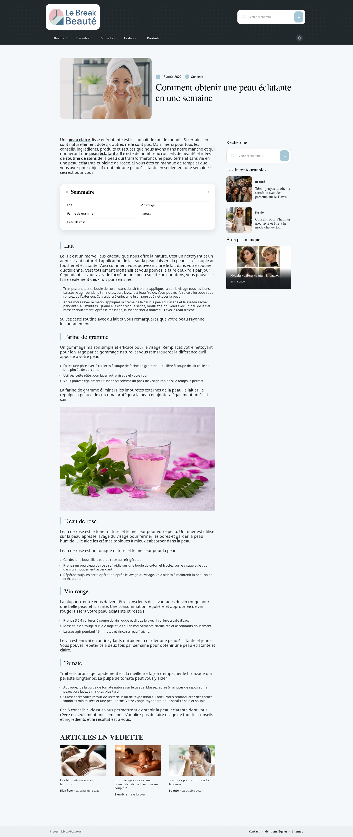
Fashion (260, 212)
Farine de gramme (80, 213)
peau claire (79, 139)
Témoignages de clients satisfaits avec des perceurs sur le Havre (272, 192)
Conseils (197, 77)
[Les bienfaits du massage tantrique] (83, 760)
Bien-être (66, 790)
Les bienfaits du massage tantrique (78, 782)
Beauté (174, 790)
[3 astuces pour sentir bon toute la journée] (192, 760)
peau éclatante (103, 153)
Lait (69, 205)
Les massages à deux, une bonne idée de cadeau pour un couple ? (136, 784)
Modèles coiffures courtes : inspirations (255, 275)
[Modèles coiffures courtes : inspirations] (258, 267)
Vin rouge (148, 205)
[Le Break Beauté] (72, 17)
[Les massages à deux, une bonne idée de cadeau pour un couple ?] (138, 760)
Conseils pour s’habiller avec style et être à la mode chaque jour (272, 223)
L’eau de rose (76, 222)
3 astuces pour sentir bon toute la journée (191, 782)
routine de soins (81, 158)
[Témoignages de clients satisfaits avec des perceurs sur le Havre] (239, 189)
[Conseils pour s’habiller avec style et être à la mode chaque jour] (239, 220)
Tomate (146, 214)
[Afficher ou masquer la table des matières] (152, 191)
